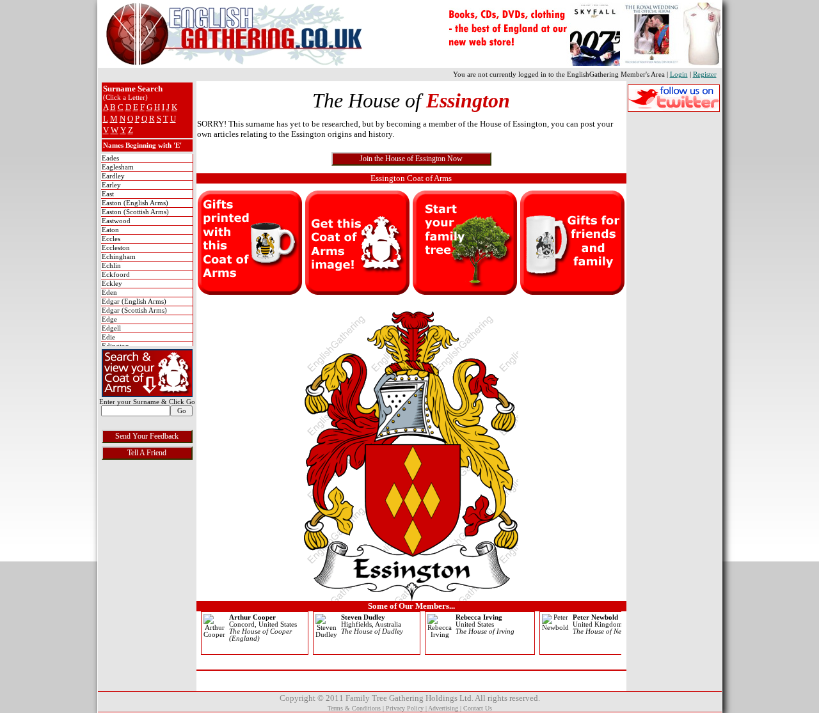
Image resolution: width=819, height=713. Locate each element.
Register (705, 74)
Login (679, 74)
